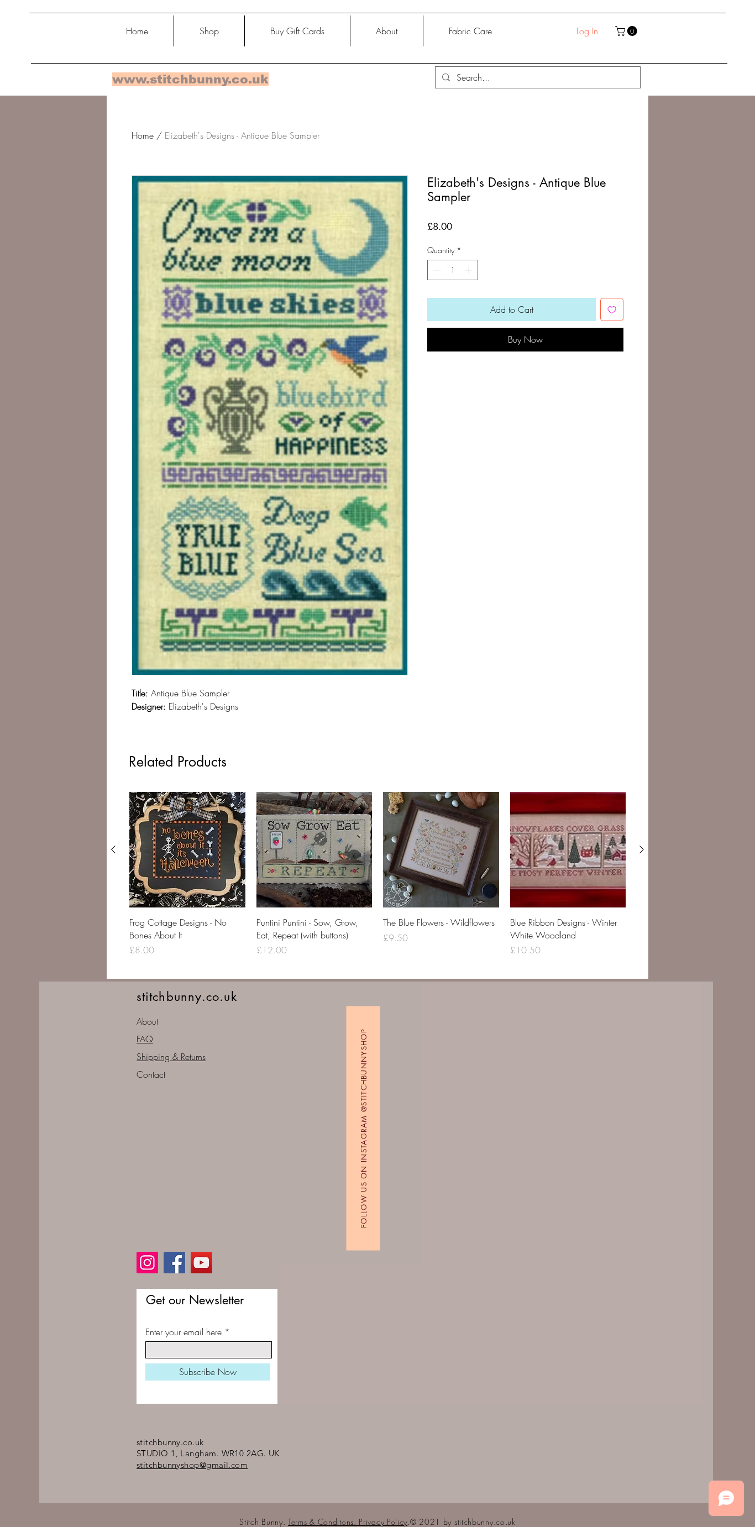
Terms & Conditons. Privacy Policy (347, 1521)
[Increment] (469, 270)
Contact (151, 1074)
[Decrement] (436, 270)
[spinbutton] (453, 270)
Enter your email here (183, 1331)
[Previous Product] (113, 849)
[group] (377, 880)
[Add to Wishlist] (611, 309)
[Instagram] (147, 1262)
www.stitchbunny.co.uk (190, 79)
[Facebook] (174, 1262)
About (147, 1021)
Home (143, 135)
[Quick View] (187, 850)
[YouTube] (201, 1262)
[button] (627, 31)
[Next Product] (641, 849)
